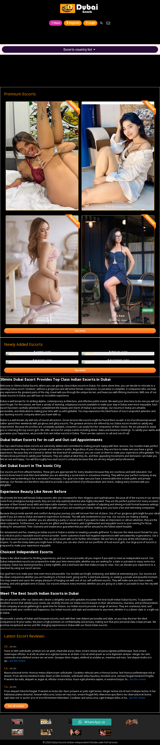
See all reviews (16, 706)
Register (74, 23)
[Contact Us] (108, 23)
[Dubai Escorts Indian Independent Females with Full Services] (80, 8)
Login (92, 23)
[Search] (101, 23)
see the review (17, 660)
